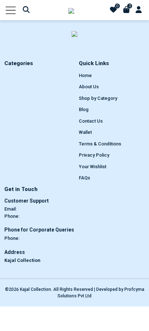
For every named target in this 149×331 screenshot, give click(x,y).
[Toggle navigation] (10, 10)
